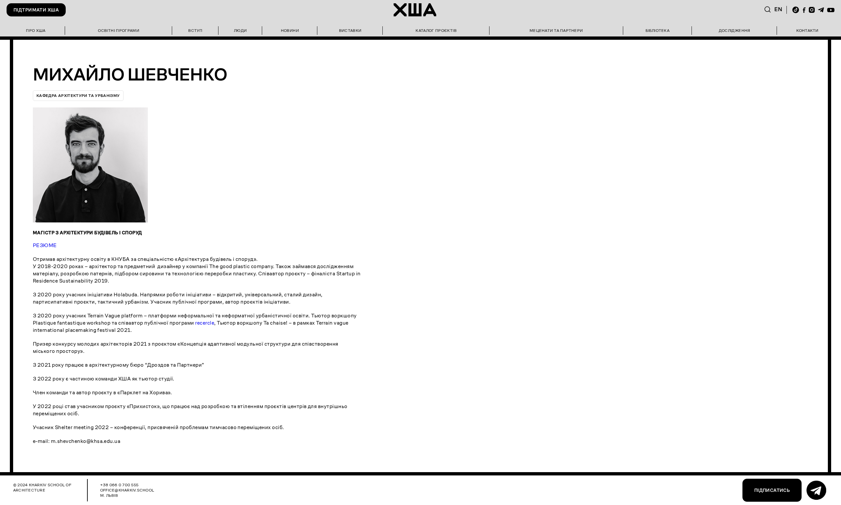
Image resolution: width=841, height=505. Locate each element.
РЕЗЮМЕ (45, 245)
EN (778, 9)
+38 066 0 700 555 (119, 484)
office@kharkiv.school (127, 490)
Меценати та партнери (556, 30)
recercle (204, 322)
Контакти (807, 30)
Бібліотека (658, 30)
